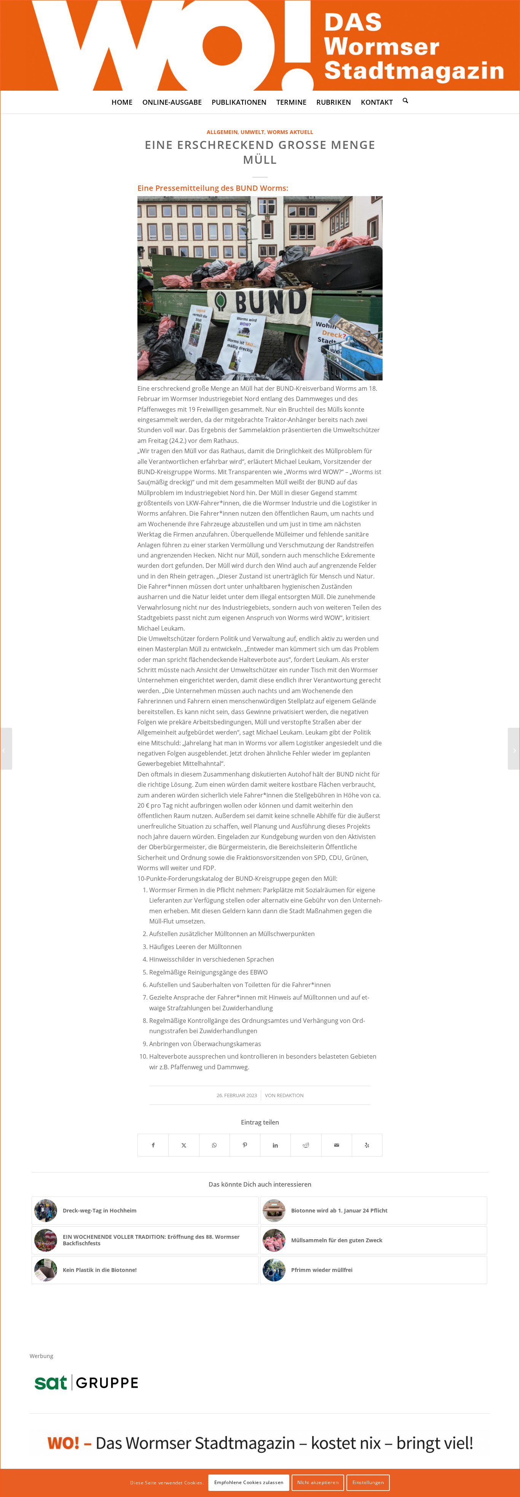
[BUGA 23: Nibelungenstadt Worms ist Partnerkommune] (6, 749)
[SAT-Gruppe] (86, 1382)
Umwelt (252, 132)
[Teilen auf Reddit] (306, 1145)
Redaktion (290, 1095)
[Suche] (405, 100)
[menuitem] (122, 102)
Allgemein (222, 132)
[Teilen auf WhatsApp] (214, 1145)
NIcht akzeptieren (317, 1482)
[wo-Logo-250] (260, 45)
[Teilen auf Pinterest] (245, 1145)
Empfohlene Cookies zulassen (249, 1482)
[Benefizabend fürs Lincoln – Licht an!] (514, 749)
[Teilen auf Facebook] (153, 1145)
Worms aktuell (290, 132)
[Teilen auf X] (184, 1145)
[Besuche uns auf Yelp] (367, 1145)
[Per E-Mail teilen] (337, 1145)
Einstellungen (368, 1482)
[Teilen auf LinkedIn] (275, 1145)
